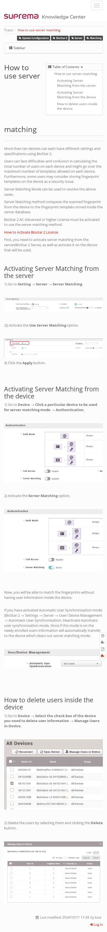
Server (78, 38)
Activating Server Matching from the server (76, 83)
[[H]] (46, 16)
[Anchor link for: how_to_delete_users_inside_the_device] (26, 706)
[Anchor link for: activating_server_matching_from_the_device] (37, 395)
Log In (98, 924)
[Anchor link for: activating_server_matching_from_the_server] (37, 275)
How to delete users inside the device (77, 106)
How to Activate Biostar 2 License (31, 232)
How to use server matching (39, 30)
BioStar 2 (61, 38)
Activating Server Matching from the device (76, 94)
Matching (96, 38)
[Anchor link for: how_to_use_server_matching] (40, 129)
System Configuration (35, 38)
